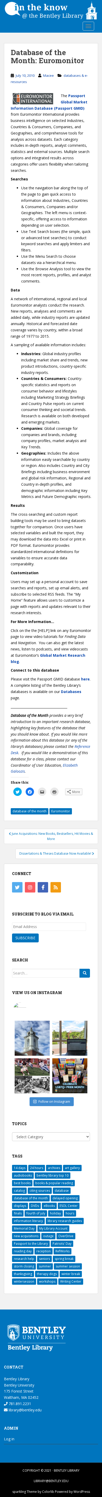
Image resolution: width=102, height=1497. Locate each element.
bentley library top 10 (53, 1175)
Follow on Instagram (54, 1101)
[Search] (85, 973)
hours (70, 1213)
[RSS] (55, 887)
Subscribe (25, 937)
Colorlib (48, 1491)
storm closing (24, 1266)
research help (24, 1259)
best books (22, 1183)
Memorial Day (24, 1228)
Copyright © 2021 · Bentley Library (51, 1470)
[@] (27, 1008)
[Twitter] (17, 887)
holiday (55, 1213)
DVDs (35, 1206)
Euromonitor (60, 811)
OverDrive (65, 1236)
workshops (47, 1281)
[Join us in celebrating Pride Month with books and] (69, 1075)
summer (45, 1266)
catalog (19, 1190)
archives (54, 1168)
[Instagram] (30, 887)
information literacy (28, 1221)
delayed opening (65, 1198)
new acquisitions (26, 1236)
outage (48, 1236)
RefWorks (62, 1251)
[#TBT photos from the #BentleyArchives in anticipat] (32, 1075)
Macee (48, 75)
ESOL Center (69, 1206)
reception (43, 1251)
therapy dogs (47, 1274)
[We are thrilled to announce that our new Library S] (69, 1038)
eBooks (49, 1206)
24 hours (36, 1168)
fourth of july (35, 1213)
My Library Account (53, 1228)
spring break (64, 1259)
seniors (44, 1259)
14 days (19, 1168)
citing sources (40, 1190)
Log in (9, 1438)
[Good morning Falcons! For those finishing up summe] (32, 1038)
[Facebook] (43, 887)
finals (18, 1213)
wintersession (24, 1281)
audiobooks (23, 1175)
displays (20, 1206)
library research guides (65, 1221)
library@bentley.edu (25, 1409)
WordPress (81, 1491)
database (62, 1190)
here (85, 679)
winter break (70, 1274)
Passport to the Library (31, 1243)
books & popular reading (54, 1183)
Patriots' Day (62, 1243)
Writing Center (70, 1281)
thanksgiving (23, 1274)
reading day (23, 1251)
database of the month (30, 811)
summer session (68, 1266)
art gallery (72, 1168)
